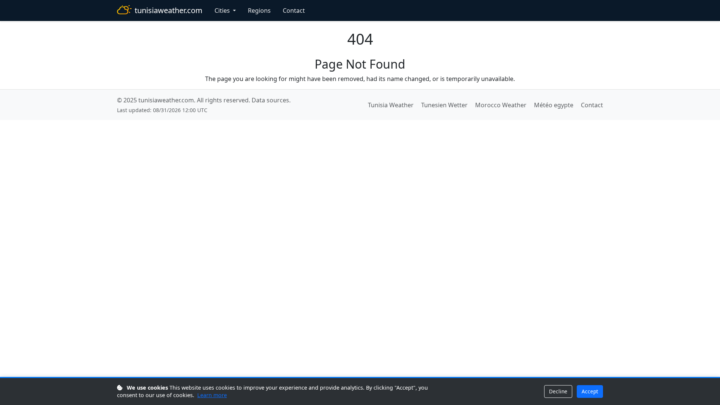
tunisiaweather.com (168, 10)
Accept (590, 391)
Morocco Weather (500, 105)
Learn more (212, 395)
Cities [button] (222, 10)
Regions (259, 10)
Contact (294, 10)
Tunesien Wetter (444, 105)
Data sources (270, 100)
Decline (558, 391)
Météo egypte (553, 105)
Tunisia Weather (391, 105)
